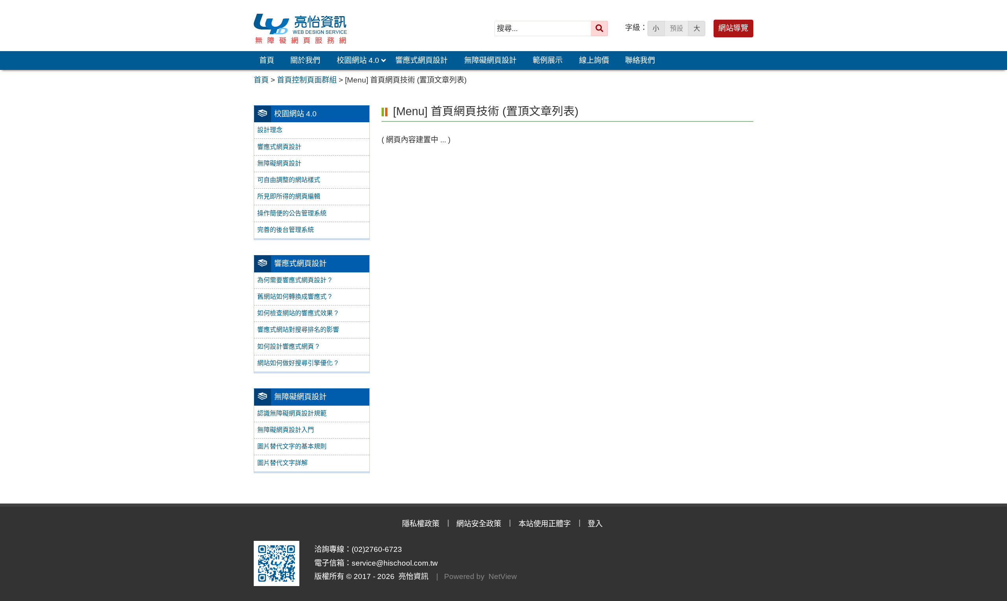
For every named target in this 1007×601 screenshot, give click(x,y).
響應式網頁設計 (421, 60)
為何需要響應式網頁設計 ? (294, 280)
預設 (676, 28)
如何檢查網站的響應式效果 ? (297, 313)
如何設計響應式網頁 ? (288, 346)
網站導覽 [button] (733, 28)
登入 (595, 524)
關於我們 (305, 60)
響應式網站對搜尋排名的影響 (298, 329)
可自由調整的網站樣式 (288, 179)
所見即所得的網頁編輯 (288, 196)
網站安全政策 (478, 524)
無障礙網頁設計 (490, 60)
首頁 (266, 60)
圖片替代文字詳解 (282, 462)
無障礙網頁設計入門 (285, 429)
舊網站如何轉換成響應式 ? (294, 296)
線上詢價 (594, 60)
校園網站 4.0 (358, 60)
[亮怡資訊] (354, 29)
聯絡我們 (640, 60)
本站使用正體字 (544, 524)
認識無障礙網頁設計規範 (291, 413)
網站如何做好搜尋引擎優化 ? (297, 363)
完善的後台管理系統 (285, 229)
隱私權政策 (420, 524)
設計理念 (269, 130)
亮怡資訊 (411, 576)
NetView (503, 576)
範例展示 (548, 60)
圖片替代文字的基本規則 (291, 446)
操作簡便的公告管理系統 (291, 213)
